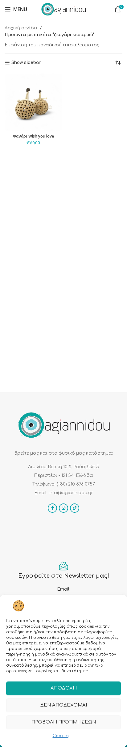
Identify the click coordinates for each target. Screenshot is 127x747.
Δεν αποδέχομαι (63, 705)
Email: (63, 589)
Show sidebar (26, 62)
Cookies (60, 736)
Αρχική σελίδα (21, 28)
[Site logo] (63, 9)
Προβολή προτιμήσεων (63, 722)
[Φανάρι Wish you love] (33, 102)
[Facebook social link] (52, 508)
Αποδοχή (64, 688)
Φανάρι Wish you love (33, 136)
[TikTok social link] (74, 508)
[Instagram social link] (63, 508)
